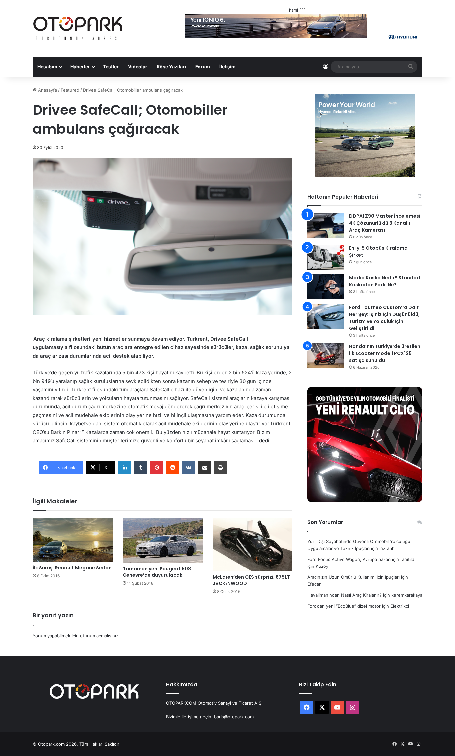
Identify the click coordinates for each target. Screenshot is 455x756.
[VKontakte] (188, 467)
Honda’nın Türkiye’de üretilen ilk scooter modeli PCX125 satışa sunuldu (384, 353)
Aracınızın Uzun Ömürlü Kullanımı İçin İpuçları (353, 577)
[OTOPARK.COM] (78, 28)
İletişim (227, 66)
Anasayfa (47, 90)
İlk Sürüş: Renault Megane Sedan (72, 568)
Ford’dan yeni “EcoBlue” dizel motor (344, 606)
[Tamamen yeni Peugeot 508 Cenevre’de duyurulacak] (163, 540)
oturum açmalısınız (99, 635)
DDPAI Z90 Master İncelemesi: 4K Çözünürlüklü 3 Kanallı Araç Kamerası (385, 223)
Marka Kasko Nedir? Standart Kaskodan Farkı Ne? (385, 281)
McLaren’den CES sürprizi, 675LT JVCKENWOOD (251, 580)
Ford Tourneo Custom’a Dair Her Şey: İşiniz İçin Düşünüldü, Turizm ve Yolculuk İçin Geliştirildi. (384, 318)
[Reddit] (172, 467)
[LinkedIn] (124, 467)
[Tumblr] (140, 467)
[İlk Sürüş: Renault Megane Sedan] (73, 540)
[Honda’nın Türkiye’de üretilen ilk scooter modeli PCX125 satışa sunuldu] (325, 355)
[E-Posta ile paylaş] (204, 467)
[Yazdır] (220, 467)
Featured (70, 90)
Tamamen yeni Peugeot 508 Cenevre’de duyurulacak (157, 572)
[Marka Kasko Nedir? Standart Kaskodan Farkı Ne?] (325, 286)
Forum (202, 66)
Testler (111, 66)
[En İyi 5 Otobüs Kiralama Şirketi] (325, 257)
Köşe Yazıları (171, 66)
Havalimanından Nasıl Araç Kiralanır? (344, 595)
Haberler (80, 66)
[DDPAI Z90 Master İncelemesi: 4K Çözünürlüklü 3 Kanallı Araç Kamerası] (325, 225)
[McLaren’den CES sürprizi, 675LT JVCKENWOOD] (252, 544)
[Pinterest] (156, 467)
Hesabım (47, 66)
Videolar (137, 66)
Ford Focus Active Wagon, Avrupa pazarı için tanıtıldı (361, 559)
